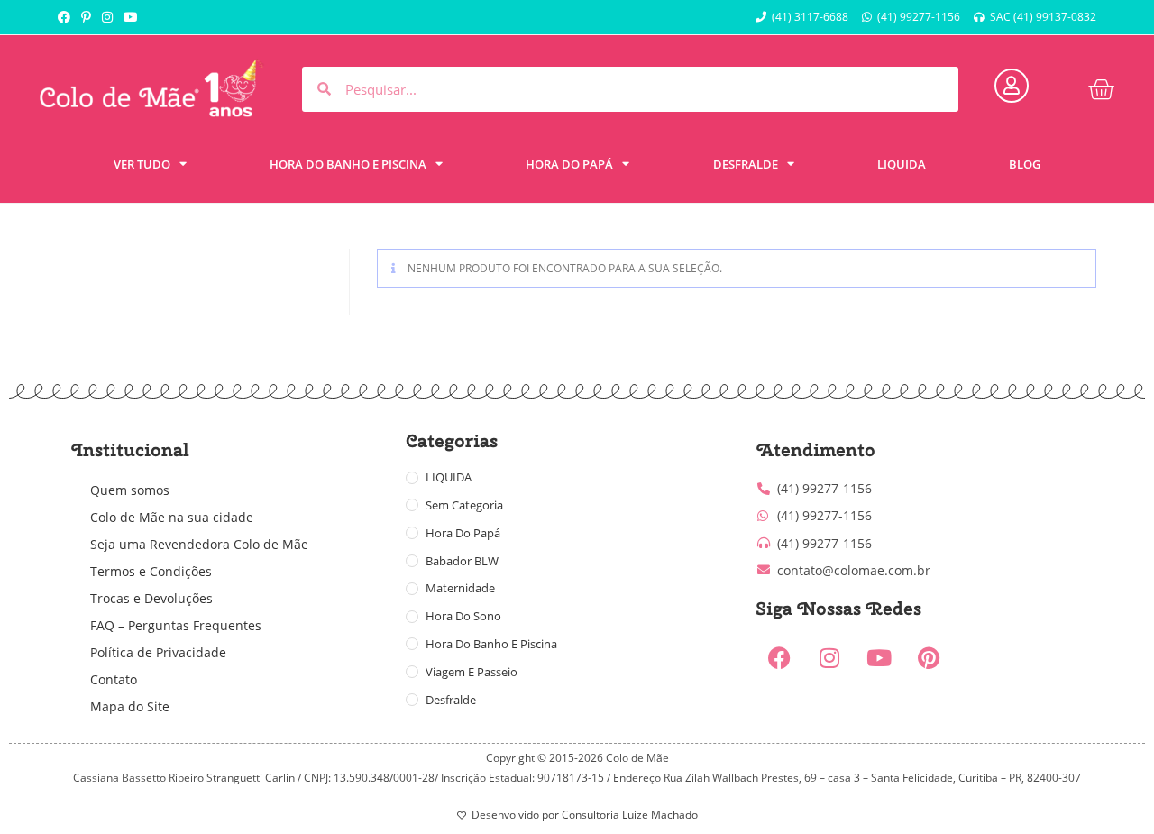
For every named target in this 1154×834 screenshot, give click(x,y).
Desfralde (451, 700)
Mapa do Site (129, 706)
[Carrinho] (1101, 89)
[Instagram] (829, 658)
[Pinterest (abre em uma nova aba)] (86, 17)
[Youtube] (879, 658)
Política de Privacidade (158, 652)
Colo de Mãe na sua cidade (171, 517)
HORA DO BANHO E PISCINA (348, 164)
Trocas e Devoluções (151, 598)
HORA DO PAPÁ (569, 164)
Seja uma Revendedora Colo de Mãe (199, 544)
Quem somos (129, 490)
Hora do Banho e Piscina (491, 644)
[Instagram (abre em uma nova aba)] (107, 17)
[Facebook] (779, 658)
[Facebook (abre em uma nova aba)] (67, 17)
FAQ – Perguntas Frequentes (175, 625)
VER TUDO (142, 164)
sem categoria (464, 505)
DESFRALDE (745, 164)
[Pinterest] (928, 658)
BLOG (1024, 164)
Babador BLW (462, 561)
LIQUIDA (901, 164)
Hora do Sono (463, 616)
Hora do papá (463, 533)
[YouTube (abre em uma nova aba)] (130, 17)
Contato (113, 679)
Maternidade (460, 588)
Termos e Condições (151, 571)
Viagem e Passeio (471, 672)
